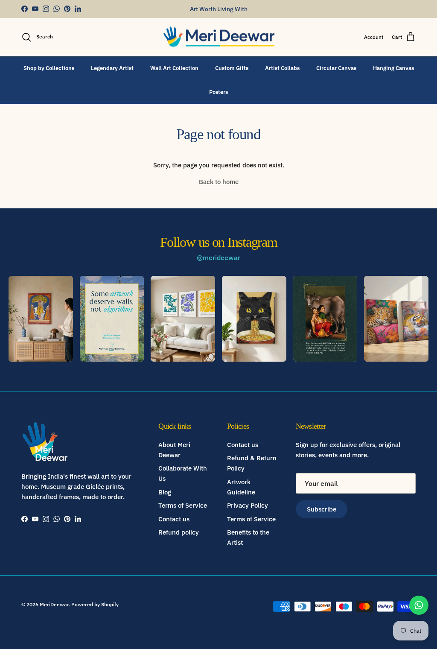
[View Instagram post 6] (396, 319)
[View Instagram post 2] (112, 319)
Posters (218, 92)
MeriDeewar (54, 604)
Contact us (173, 519)
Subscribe (321, 509)
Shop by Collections (48, 68)
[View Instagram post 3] (183, 319)
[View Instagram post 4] (254, 319)
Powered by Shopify (95, 604)
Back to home (219, 182)
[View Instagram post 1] (41, 319)
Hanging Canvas (393, 68)
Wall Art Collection (174, 68)
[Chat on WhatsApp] (418, 605)
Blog (164, 492)
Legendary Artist (112, 68)
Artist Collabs (282, 68)
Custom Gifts (231, 68)
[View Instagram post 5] (325, 319)
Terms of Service (182, 505)
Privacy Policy (247, 505)
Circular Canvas (336, 68)
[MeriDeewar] (218, 37)
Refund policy (178, 532)
